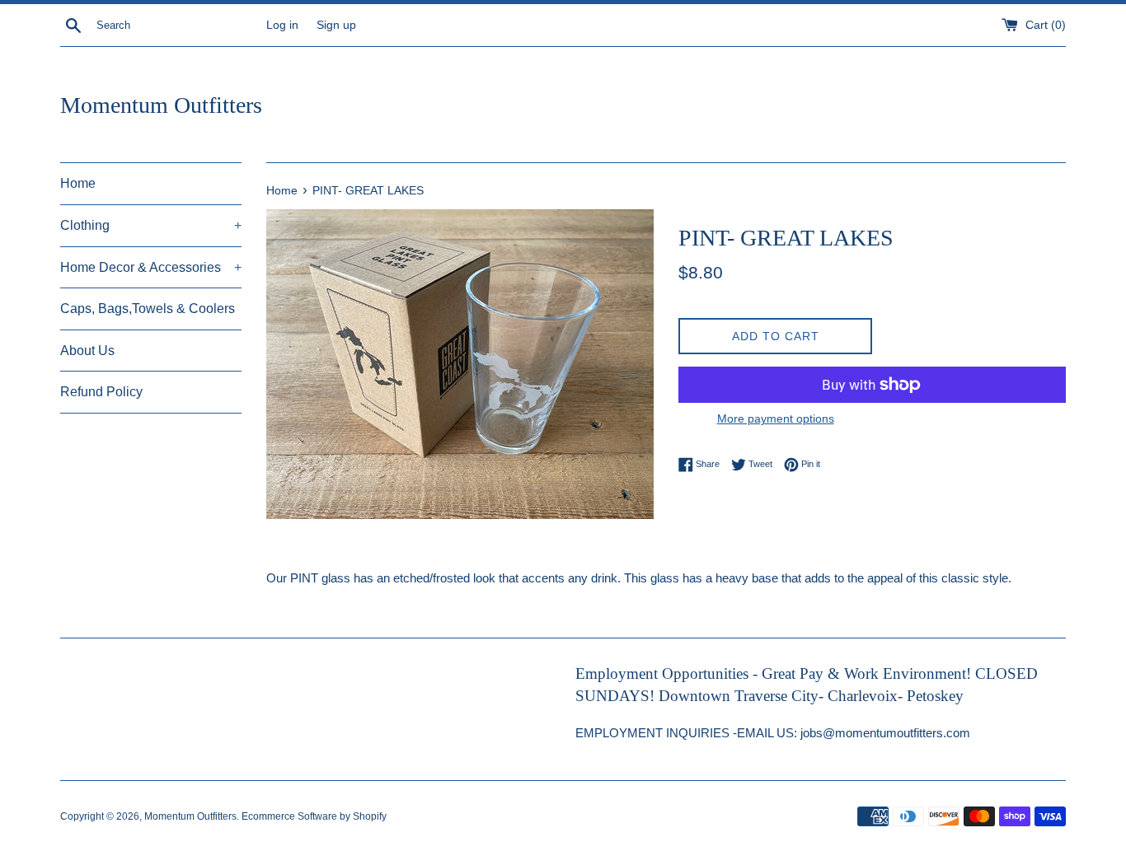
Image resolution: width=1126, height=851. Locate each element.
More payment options (775, 418)
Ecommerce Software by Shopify (314, 816)
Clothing (151, 225)
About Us (87, 351)
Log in (282, 25)
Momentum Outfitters (161, 105)
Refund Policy (101, 392)
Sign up (336, 25)
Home (78, 183)
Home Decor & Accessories (151, 267)
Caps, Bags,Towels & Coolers (147, 309)
